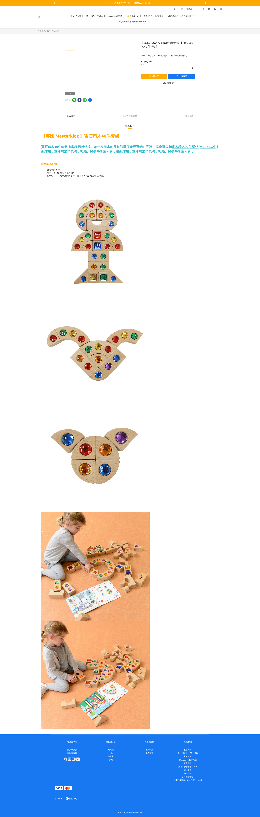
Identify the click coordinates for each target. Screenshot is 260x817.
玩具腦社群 (186, 16)
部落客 (111, 756)
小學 (111, 753)
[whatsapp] (85, 100)
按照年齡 (159, 16)
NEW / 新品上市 (97, 16)
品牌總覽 (172, 16)
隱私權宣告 (72, 753)
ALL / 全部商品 (115, 16)
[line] (74, 100)
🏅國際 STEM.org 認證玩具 (140, 16)
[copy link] (90, 100)
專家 (111, 760)
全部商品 (41, 31)
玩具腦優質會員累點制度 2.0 (132, 21)
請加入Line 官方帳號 (188, 760)
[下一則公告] (206, 3)
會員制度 (149, 750)
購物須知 (149, 753)
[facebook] (79, 100)
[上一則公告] (54, 3)
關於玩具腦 (72, 750)
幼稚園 (111, 750)
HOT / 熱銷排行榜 (79, 16)
